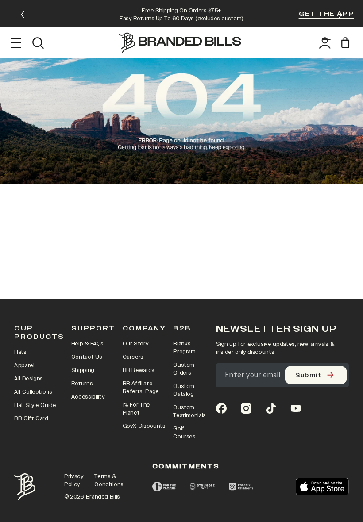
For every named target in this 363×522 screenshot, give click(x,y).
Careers (133, 357)
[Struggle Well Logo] (202, 486)
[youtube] (295, 408)
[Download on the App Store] (322, 486)
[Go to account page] (325, 43)
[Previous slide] (22, 14)
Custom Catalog (183, 390)
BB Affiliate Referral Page (141, 387)
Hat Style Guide (35, 405)
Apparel (24, 365)
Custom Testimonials (189, 411)
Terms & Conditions (109, 480)
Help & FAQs (87, 344)
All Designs (28, 379)
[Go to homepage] (180, 43)
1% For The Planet (137, 409)
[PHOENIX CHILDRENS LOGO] (241, 486)
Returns (82, 384)
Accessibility (87, 397)
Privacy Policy (74, 480)
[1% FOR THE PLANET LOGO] (164, 486)
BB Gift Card (31, 418)
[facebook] (221, 408)
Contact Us (86, 357)
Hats (20, 352)
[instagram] (246, 408)
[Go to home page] (24, 486)
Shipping (82, 370)
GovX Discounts (144, 426)
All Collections (33, 392)
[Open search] (37, 43)
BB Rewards (139, 370)
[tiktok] (271, 408)
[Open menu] (16, 43)
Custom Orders (183, 369)
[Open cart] (346, 42)
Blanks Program (184, 348)
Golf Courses (184, 433)
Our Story (136, 344)
